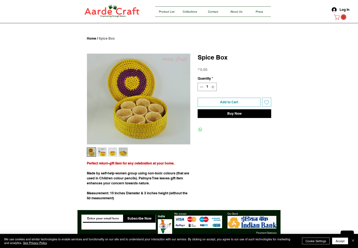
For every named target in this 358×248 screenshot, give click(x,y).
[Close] (353, 241)
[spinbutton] (207, 87)
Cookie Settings (316, 241)
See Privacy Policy (35, 243)
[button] (341, 17)
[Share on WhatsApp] (200, 129)
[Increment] (213, 87)
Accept (340, 241)
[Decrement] (201, 87)
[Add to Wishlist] (266, 102)
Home (91, 38)
